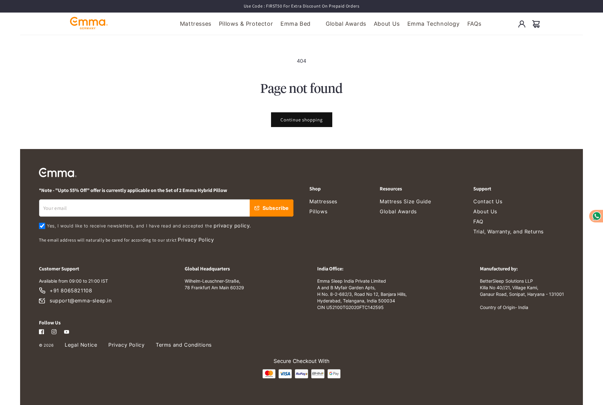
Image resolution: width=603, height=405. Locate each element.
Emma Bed (295, 23)
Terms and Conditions (184, 345)
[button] (536, 24)
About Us (485, 211)
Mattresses (323, 201)
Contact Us (487, 201)
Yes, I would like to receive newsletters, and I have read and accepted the (149, 225)
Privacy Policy (196, 240)
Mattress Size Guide (405, 201)
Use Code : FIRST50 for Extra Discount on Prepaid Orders (302, 6)
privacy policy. (232, 225)
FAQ (478, 221)
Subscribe (276, 208)
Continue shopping (301, 120)
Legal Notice (81, 345)
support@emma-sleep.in (81, 300)
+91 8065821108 (71, 290)
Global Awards (398, 211)
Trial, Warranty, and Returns (508, 231)
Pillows (318, 211)
